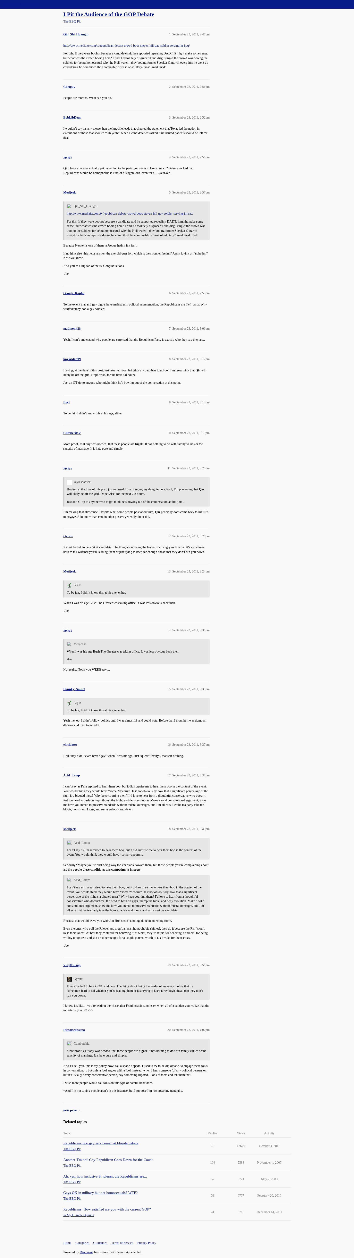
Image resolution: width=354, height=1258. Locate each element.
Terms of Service (122, 1242)
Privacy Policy (146, 1242)
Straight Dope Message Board (21, 4)
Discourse (86, 1252)
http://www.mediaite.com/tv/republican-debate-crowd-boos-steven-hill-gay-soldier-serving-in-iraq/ (126, 45)
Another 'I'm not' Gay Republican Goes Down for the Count (108, 1160)
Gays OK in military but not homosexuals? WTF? (100, 1193)
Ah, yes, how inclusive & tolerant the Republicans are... (105, 1176)
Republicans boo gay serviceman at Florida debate (100, 1143)
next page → (72, 1110)
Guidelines (100, 1242)
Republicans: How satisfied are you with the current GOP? (107, 1209)
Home (67, 1242)
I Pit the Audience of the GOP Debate (108, 14)
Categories (82, 1242)
